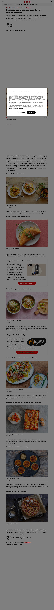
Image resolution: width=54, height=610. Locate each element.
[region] (27, 102)
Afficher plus (22, 112)
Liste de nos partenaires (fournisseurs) (16, 108)
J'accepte (31, 112)
